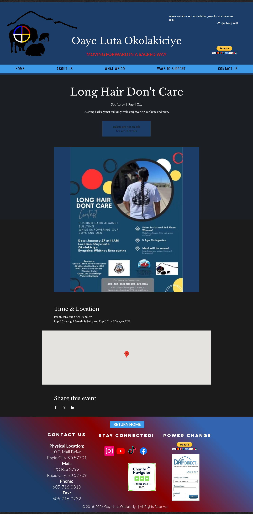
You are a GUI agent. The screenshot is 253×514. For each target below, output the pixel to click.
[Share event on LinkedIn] (72, 407)
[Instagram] (109, 451)
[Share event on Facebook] (55, 407)
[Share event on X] (64, 407)
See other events (126, 131)
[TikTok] (132, 451)
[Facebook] (143, 451)
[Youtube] (120, 451)
